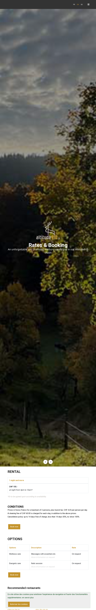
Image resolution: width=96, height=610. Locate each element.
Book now (14, 527)
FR (74, 4)
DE (82, 4)
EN (78, 4)
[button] (45, 462)
